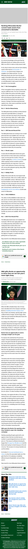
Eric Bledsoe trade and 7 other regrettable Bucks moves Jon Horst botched (13, 242)
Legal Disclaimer (21, 532)
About (2, 523)
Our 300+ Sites (20, 525)
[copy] (9, 38)
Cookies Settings (5, 537)
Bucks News (7, 261)
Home (2, 261)
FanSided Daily (5, 528)
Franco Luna (6, 281)
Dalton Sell (5, 35)
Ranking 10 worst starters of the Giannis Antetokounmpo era (13, 250)
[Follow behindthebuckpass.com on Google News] (25, 256)
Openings (19, 523)
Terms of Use (20, 530)
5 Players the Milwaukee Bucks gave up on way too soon (14, 246)
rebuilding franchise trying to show (15, 310)
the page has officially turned (14, 443)
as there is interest (17, 159)
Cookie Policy (4, 532)
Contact (3, 525)
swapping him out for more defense (10, 189)
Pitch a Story (20, 528)
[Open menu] (2, 2)
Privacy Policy (4, 530)
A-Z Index (19, 535)
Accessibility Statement (7, 535)
